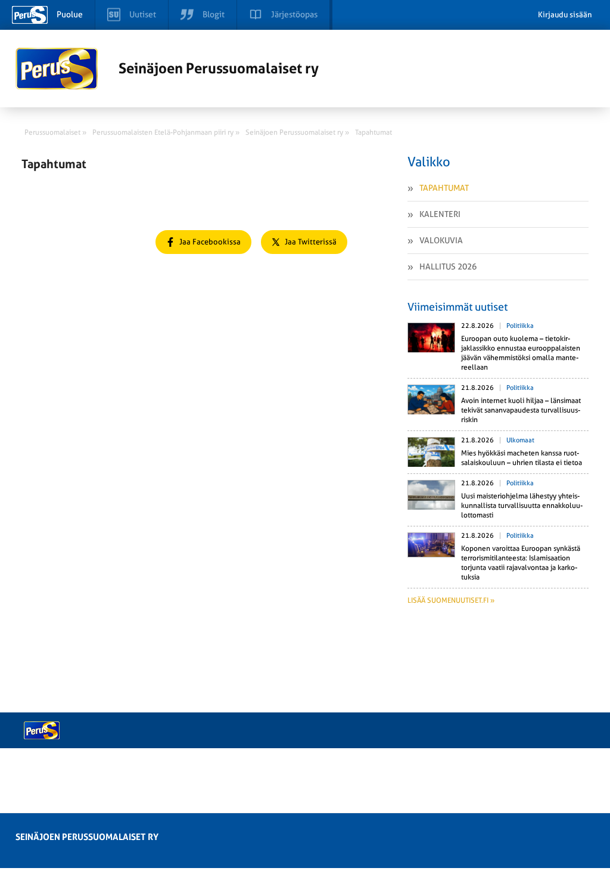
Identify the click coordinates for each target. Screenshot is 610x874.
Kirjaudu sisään (565, 14)
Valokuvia (441, 240)
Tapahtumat (444, 188)
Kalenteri (439, 214)
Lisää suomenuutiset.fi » (450, 600)
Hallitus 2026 (448, 266)
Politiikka (520, 326)
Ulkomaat (520, 440)
